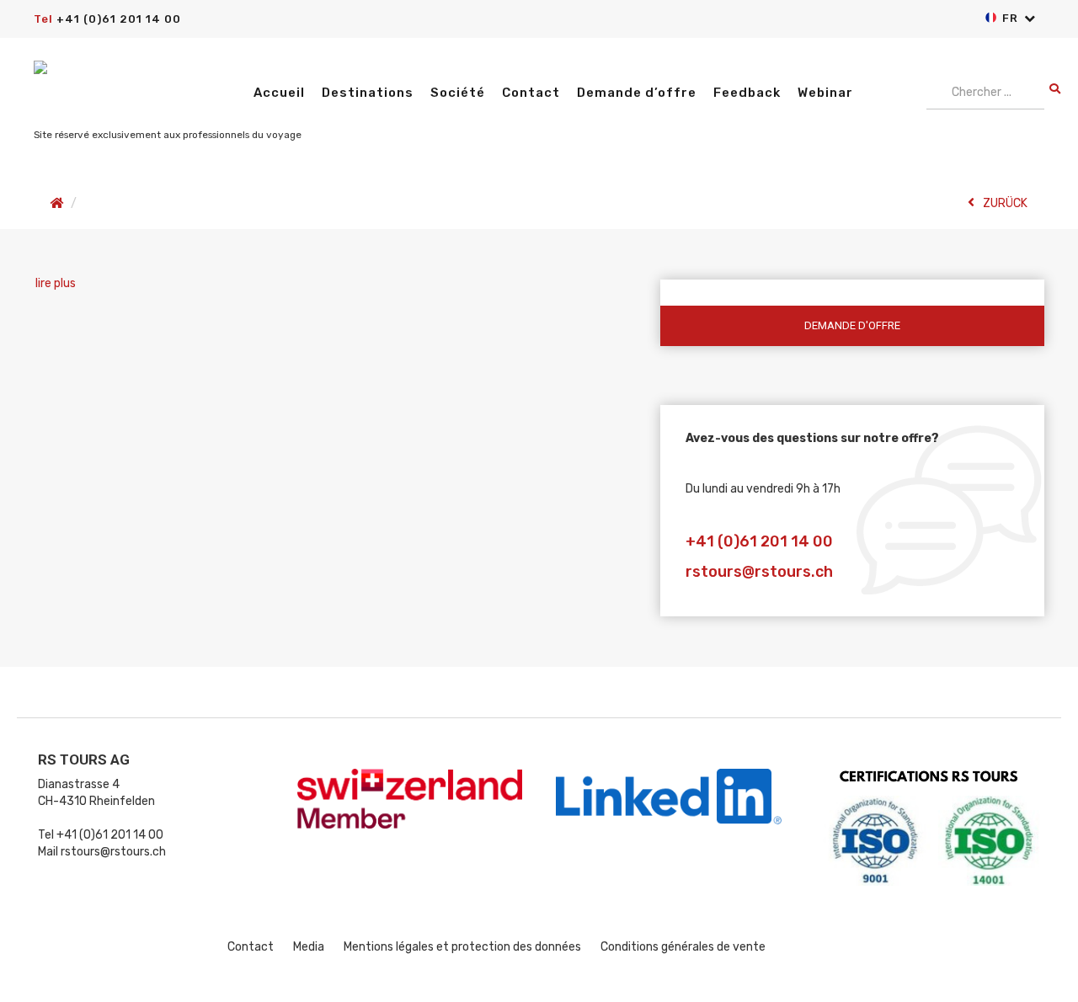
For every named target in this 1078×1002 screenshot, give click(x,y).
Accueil (279, 92)
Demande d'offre (852, 325)
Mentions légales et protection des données (462, 947)
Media (308, 947)
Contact (531, 92)
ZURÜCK (1005, 203)
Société (457, 92)
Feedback (747, 92)
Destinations (368, 92)
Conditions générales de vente (683, 947)
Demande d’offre (636, 92)
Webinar (825, 92)
